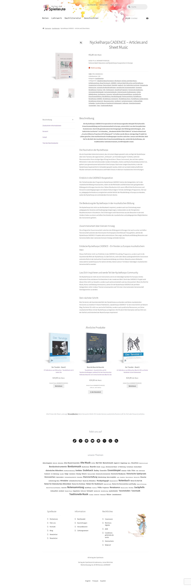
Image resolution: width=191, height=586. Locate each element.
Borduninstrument (143, 463)
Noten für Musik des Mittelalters (53, 487)
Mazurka (143, 477)
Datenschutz (109, 541)
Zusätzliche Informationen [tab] (52, 125)
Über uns (53, 523)
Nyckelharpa (137, 96)
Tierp (98, 105)
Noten (45, 18)
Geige (66, 474)
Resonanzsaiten (109, 101)
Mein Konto (115, 5)
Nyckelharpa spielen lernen (139, 99)
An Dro (93, 463)
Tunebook (91, 494)
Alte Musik (117, 81)
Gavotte (62, 474)
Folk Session (142, 470)
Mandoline (122, 477)
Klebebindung (93, 94)
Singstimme (76, 491)
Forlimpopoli (110, 90)
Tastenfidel (92, 105)
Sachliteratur (73, 18)
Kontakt (53, 527)
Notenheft (63, 487)
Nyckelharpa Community (110, 99)
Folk (104, 90)
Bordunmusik (74, 466)
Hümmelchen (49, 477)
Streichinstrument (134, 103)
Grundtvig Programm (121, 90)
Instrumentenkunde (110, 92)
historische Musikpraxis (118, 474)
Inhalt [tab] (45, 137)
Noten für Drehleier (78, 484)
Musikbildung (106, 96)
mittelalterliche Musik (75, 481)
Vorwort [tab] (45, 131)
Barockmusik (108, 463)
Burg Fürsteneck (105, 83)
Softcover (125, 103)
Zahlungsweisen (82, 531)
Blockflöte (135, 463)
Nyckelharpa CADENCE (95, 99)
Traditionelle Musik (107, 105)
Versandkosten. (73, 414)
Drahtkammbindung (69, 470)
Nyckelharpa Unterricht (96, 101)
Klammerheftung (90, 477)
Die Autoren (54, 519)
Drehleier (78, 470)
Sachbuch (118, 101)
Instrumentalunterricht (70, 477)
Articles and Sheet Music (129, 81)
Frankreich (47, 474)
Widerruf (108, 545)
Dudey (96, 470)
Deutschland (107, 85)
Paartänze (94, 487)
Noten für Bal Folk (136, 481)
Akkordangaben (47, 463)
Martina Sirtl (137, 477)
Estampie (123, 470)
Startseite (48, 28)
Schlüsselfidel (137, 101)
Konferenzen (102, 94)
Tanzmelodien (124, 491)
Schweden (92, 103)
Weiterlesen (58, 386)
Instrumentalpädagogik (96, 92)
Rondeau (131, 487)
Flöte (133, 470)
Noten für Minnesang (141, 484)
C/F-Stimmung (122, 467)
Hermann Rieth (91, 474)
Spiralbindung (104, 491)
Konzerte (109, 94)
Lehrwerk (56, 18)
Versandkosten (82, 527)
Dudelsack (88, 470)
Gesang (78, 474)
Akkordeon (60, 463)
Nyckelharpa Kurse (125, 99)
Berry (129, 463)
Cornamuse (129, 467)
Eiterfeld (114, 85)
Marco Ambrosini (129, 477)
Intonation (79, 477)
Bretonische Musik (111, 467)
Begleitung (123, 463)
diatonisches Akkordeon (54, 470)
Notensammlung (127, 96)
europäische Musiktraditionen (106, 87)
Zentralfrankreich (116, 494)
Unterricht (96, 494)
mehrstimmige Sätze (54, 481)
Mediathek (103, 5)
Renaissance (115, 487)
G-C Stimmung (55, 474)
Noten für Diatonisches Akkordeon (57, 484)
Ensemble (103, 470)
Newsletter (53, 534)
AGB (106, 529)
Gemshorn (72, 474)
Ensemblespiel (114, 470)
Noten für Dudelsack (94, 484)
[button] (81, 42)
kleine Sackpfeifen (111, 477)
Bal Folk (99, 463)
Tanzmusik (135, 490)
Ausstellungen (82, 523)
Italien (139, 92)
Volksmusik (103, 494)
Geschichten (91, 18)
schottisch (61, 491)
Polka (100, 487)
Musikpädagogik (116, 96)
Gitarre (84, 474)
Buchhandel (92, 5)
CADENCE (113, 83)
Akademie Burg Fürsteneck (105, 81)
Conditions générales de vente (109, 535)
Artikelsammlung (94, 83)
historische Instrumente (103, 474)
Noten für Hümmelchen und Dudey (124, 484)
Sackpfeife (139, 487)
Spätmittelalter (113, 491)
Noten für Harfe (107, 484)
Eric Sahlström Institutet (131, 85)
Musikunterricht (114, 481)
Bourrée (93, 466)
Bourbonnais (85, 467)
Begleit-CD (117, 463)
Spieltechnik (97, 491)
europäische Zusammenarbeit (125, 87)
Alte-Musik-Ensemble (72, 463)
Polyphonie (105, 487)
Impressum (109, 519)
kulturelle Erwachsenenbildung (122, 94)
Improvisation (60, 477)
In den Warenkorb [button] (95, 392)
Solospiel (90, 491)
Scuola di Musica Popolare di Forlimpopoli (109, 103)
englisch (120, 85)
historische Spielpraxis (135, 90)
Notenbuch (124, 480)
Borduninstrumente (58, 466)
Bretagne (103, 467)
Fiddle (129, 470)
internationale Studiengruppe (126, 92)
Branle (98, 467)
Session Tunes (68, 491)
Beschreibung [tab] (47, 120)
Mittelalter (64, 480)
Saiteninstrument (127, 101)
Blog (51, 531)
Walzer (109, 494)
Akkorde (55, 463)
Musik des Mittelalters (89, 481)
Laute (118, 477)
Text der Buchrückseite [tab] (50, 143)
